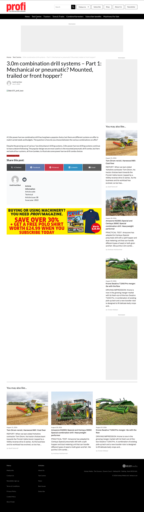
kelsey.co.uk (133, 475)
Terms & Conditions (13, 486)
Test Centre (36, 16)
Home (9, 57)
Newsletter (131, 7)
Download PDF (13, 156)
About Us (118, 7)
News (27, 16)
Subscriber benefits (93, 16)
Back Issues (42, 486)
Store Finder (11, 502)
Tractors (46, 16)
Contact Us (10, 475)
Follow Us (82, 7)
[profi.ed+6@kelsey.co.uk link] (24, 180)
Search (73, 7)
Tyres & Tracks (58, 16)
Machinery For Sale (111, 16)
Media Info (10, 470)
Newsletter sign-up (13, 481)
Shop (108, 7)
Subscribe (97, 7)
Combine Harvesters (74, 16)
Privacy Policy (11, 491)
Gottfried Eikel (17, 82)
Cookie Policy (11, 497)
